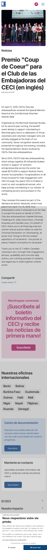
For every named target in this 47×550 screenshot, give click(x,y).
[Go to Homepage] (3, 4)
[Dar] (36, 4)
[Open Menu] (43, 4)
